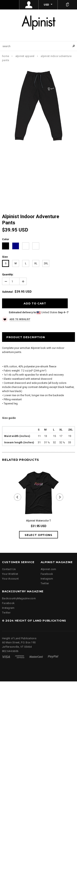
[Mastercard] (36, 656)
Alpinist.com (48, 569)
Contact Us (9, 569)
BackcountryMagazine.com (19, 598)
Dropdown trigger (29, 4)
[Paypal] (53, 656)
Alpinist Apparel (24, 56)
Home (5, 56)
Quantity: (8, 274)
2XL (46, 263)
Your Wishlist (10, 573)
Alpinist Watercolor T (38, 520)
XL (35, 263)
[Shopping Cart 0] (67, 4)
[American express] (19, 656)
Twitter (45, 583)
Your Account (10, 578)
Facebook (47, 573)
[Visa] (6, 656)
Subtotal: (8, 291)
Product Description (25, 337)
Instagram (47, 578)
